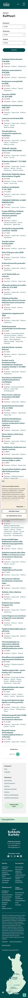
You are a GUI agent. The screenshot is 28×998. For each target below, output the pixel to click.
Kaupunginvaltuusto (7, 894)
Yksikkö (5, 39)
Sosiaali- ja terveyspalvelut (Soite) (6, 874)
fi (18, 4)
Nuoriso (6, 114)
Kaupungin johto (19, 892)
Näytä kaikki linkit (14, 805)
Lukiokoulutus (8, 531)
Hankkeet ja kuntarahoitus (11, 797)
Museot (20, 88)
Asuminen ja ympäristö (10, 789)
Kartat (17, 902)
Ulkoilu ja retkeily (9, 127)
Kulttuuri (14, 66)
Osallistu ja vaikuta (15, 681)
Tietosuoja (5, 941)
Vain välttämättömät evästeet (14, 515)
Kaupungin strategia (18, 677)
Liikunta (14, 101)
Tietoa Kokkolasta (14, 339)
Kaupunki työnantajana (19, 897)
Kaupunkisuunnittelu (18, 333)
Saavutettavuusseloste (16, 941)
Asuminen (7, 786)
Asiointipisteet (19, 867)
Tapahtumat (22, 66)
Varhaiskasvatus (9, 391)
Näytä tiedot (20, 506)
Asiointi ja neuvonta (9, 783)
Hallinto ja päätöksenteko (12, 525)
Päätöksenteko (17, 533)
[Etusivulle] (6, 4)
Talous (6, 339)
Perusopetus (7, 533)
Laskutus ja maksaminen (18, 872)
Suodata (14, 50)
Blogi (5, 769)
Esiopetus (7, 527)
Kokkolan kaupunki (17, 476)
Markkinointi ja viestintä (19, 878)
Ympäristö (7, 343)
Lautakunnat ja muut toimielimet (6, 899)
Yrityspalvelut (5, 880)
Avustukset (18, 904)
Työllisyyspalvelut (6, 878)
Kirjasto (22, 166)
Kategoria (6, 23)
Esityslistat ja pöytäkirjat (5, 891)
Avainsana (6, 31)
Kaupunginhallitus (7, 896)
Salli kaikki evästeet (14, 511)
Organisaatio (18, 894)
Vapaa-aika (15, 112)
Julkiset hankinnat (20, 875)
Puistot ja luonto (21, 337)
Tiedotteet (7, 66)
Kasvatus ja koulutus (10, 222)
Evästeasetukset (6, 945)
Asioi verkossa (8, 780)
